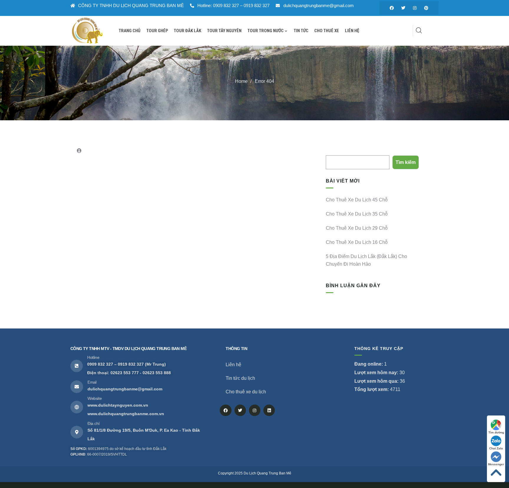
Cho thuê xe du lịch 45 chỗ (357, 199)
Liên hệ (233, 364)
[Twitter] (403, 8)
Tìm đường (496, 432)
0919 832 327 (131, 364)
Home (241, 81)
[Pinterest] (426, 8)
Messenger (496, 464)
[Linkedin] (269, 410)
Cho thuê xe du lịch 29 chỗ (357, 228)
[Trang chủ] (87, 30)
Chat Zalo (496, 448)
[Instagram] (415, 8)
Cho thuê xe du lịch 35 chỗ (357, 213)
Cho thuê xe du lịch (246, 391)
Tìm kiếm (335, 151)
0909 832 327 (100, 364)
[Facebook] (392, 8)
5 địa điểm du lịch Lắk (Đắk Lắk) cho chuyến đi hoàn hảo (366, 260)
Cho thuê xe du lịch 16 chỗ (357, 242)
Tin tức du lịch (240, 378)
